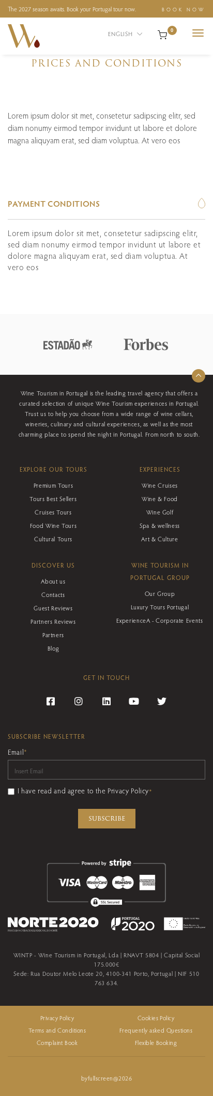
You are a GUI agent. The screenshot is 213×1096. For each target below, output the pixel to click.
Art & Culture (159, 539)
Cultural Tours (53, 539)
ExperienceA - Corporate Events (159, 620)
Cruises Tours (53, 512)
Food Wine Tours (53, 525)
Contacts (53, 594)
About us (53, 581)
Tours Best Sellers (53, 498)
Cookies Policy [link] (156, 1018)
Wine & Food (160, 498)
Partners (53, 634)
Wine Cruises (160, 485)
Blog (53, 648)
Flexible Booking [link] (156, 1042)
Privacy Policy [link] (57, 1018)
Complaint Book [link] (57, 1042)
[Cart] (162, 33)
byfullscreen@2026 (106, 1078)
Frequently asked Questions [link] (155, 1030)
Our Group (160, 593)
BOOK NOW (183, 9)
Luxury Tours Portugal (160, 607)
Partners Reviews (53, 621)
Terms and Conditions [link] (57, 1030)
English (121, 33)
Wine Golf (160, 512)
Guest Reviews (53, 608)
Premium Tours (53, 485)
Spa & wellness (160, 525)
